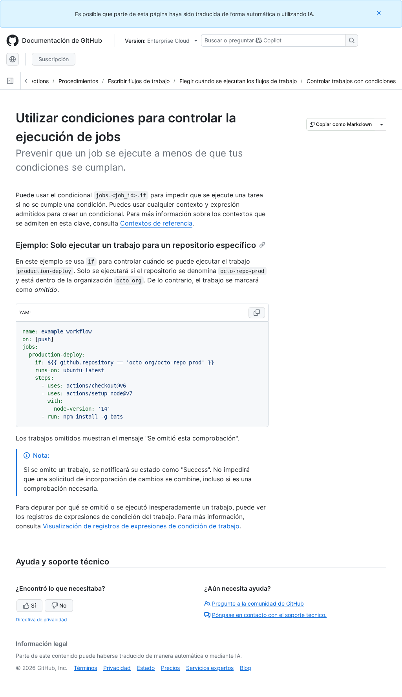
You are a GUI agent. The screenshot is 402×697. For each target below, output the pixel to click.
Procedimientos (78, 81)
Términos (85, 667)
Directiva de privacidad (41, 619)
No (62, 605)
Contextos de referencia (156, 223)
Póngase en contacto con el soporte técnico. (269, 614)
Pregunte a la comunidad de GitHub (258, 603)
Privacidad (117, 667)
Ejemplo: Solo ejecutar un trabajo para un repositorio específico (136, 245)
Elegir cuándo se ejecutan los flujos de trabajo (238, 81)
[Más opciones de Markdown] (381, 124)
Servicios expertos (210, 667)
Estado (146, 667)
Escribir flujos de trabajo (139, 81)
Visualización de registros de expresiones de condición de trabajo (141, 526)
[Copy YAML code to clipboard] (257, 312)
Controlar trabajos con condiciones (351, 81)
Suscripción (53, 59)
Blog (245, 667)
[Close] (379, 12)
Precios (170, 667)
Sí (33, 605)
